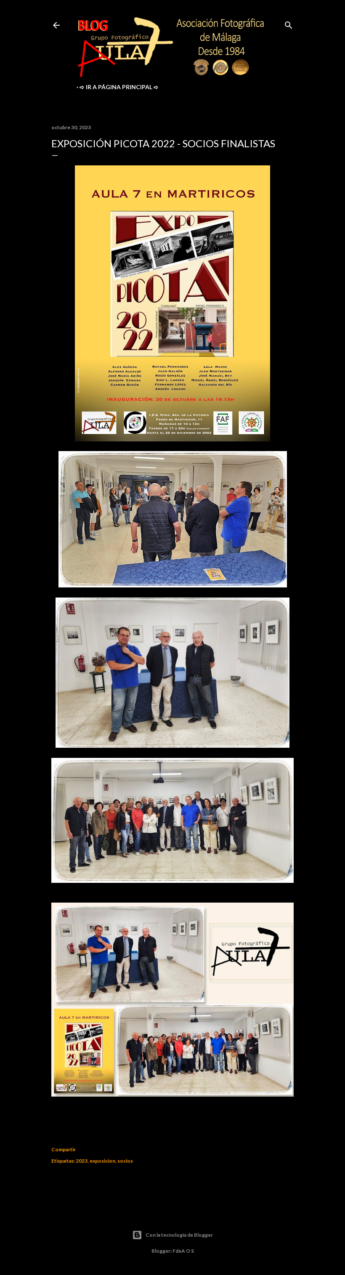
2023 (82, 1161)
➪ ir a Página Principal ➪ (119, 86)
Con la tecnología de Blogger (179, 1235)
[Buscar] (289, 23)
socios (125, 1161)
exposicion (102, 1161)
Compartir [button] (63, 1149)
